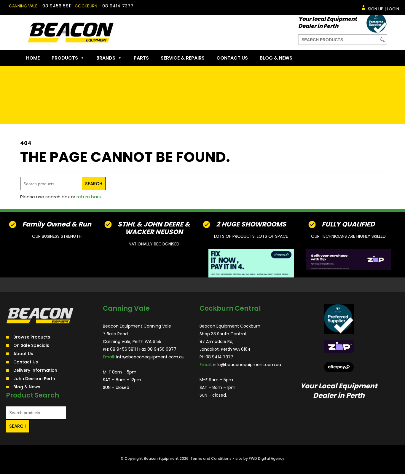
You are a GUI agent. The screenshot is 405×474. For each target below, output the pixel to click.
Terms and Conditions (211, 458)
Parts (141, 58)
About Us (23, 354)
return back (89, 197)
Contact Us (232, 58)
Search (93, 184)
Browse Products (31, 337)
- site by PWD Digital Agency (258, 458)
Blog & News (276, 58)
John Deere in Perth (34, 379)
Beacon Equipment (161, 458)
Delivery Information (35, 370)
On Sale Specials (31, 345)
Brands (105, 58)
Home (33, 58)
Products (65, 58)
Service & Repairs (183, 58)
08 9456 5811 (57, 6)
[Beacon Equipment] (70, 32)
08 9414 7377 (118, 6)
